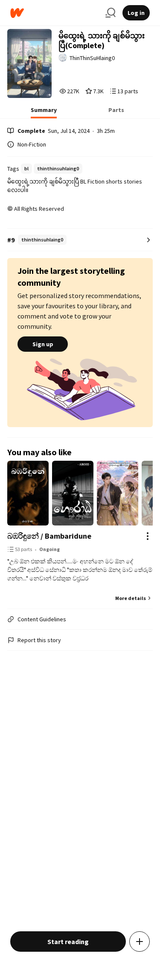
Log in (136, 13)
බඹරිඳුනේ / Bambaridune (49, 536)
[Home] (54, 13)
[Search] (110, 13)
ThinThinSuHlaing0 (92, 58)
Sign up (42, 344)
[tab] (44, 112)
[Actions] (148, 536)
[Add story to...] (139, 941)
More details (130, 598)
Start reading (68, 941)
